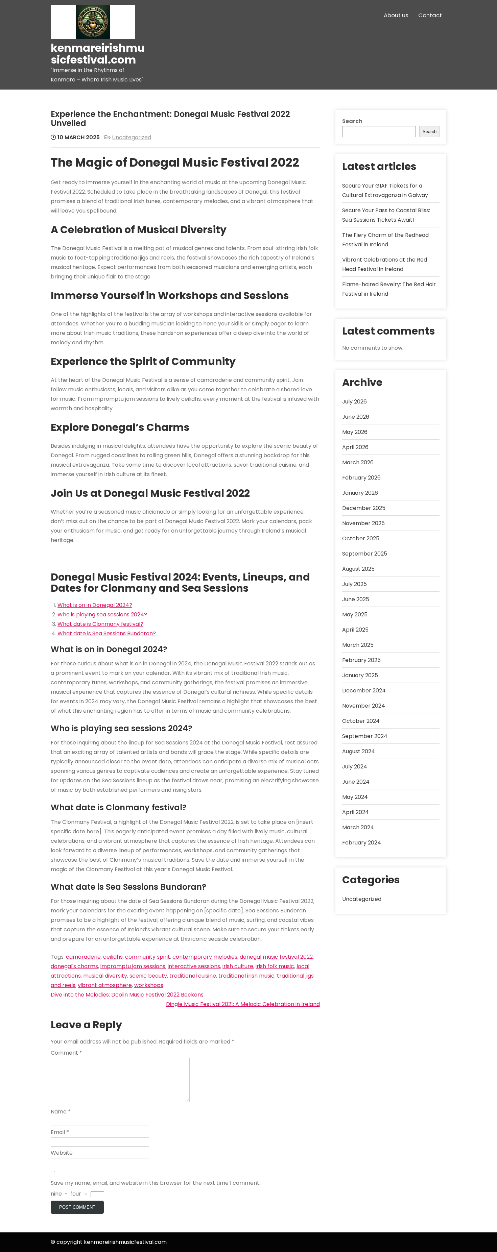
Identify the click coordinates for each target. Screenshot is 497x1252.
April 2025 (355, 630)
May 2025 (355, 614)
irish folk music (275, 966)
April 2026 (355, 447)
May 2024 (355, 797)
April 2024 (355, 812)
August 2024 (358, 751)
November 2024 (363, 706)
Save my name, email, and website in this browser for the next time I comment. (155, 1183)
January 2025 (360, 675)
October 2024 (361, 721)
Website (62, 1153)
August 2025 (358, 569)
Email (60, 1132)
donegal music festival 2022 (276, 957)
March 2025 (358, 645)
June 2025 (355, 599)
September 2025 (364, 554)
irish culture (237, 966)
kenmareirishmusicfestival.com (98, 53)
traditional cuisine (192, 976)
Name (61, 1111)
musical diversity (105, 976)
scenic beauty (148, 976)
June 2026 (355, 417)
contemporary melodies (204, 957)
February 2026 (361, 478)
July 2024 (354, 766)
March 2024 (358, 827)
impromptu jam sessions (132, 966)
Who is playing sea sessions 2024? (102, 614)
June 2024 (356, 782)
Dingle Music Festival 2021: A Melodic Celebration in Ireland (243, 1004)
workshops (148, 985)
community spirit (147, 957)
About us (396, 15)
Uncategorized (131, 137)
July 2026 (354, 402)
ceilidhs (113, 957)
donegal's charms (74, 966)
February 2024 (361, 842)
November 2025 (363, 523)
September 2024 (364, 736)
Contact (430, 15)
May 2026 (355, 432)
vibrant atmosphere (105, 985)
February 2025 (361, 660)
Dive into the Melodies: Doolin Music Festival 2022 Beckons (127, 995)
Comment (66, 1053)
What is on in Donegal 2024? (94, 605)
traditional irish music (246, 976)
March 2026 (358, 462)
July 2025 (354, 584)
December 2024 (364, 690)
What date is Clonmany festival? (100, 624)
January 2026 (360, 493)
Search (352, 121)
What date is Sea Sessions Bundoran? (106, 633)
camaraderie (83, 957)
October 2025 (360, 538)
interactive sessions (194, 966)
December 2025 (363, 508)
